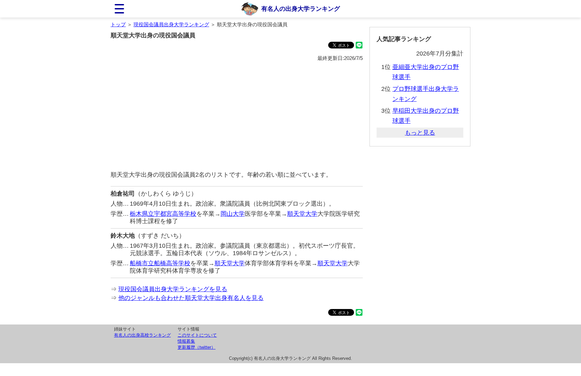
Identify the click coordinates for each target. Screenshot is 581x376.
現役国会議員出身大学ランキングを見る (172, 289)
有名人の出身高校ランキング (142, 335)
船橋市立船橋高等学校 (160, 263)
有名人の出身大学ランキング (300, 8)
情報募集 (186, 341)
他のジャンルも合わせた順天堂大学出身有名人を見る (191, 298)
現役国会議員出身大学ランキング (171, 24)
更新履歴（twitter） (197, 347)
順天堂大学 (302, 213)
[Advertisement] (237, 116)
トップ (118, 24)
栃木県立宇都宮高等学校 (163, 213)
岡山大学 (233, 213)
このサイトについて (197, 335)
